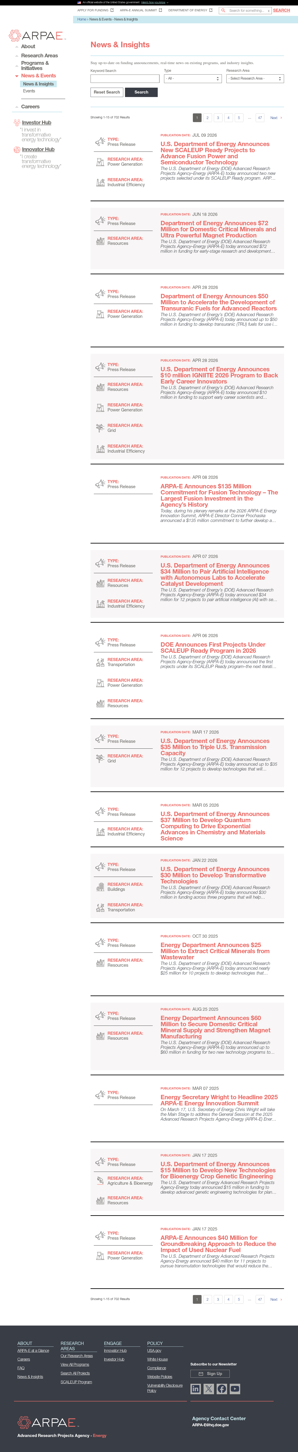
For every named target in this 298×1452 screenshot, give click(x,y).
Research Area (238, 71)
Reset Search (107, 92)
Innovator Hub (38, 149)
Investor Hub (36, 123)
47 (260, 118)
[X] (209, 1389)
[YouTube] (235, 1389)
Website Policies (159, 1377)
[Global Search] (223, 10)
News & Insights (30, 1377)
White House (157, 1360)
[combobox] (250, 10)
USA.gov (154, 1351)
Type (167, 71)
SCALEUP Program (76, 1382)
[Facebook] (222, 1389)
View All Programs (75, 1365)
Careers (23, 1360)
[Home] (37, 40)
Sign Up (214, 1374)
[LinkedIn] (195, 1389)
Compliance (156, 1368)
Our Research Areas (77, 1356)
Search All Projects (75, 1374)
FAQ (20, 1368)
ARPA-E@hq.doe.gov (210, 1425)
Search (281, 11)
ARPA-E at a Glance (33, 1351)
